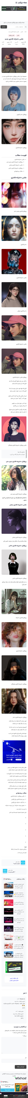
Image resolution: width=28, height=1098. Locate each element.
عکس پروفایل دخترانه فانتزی (17, 796)
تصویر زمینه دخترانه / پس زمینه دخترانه (14, 805)
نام (25, 1058)
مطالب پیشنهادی (18, 171)
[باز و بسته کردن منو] (16, 3)
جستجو (3, 27)
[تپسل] (1, 1093)
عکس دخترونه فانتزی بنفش (16, 165)
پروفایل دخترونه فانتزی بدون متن (15, 162)
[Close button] (27, 1082)
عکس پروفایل (11, 35)
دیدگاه (24, 1036)
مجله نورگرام (22, 2)
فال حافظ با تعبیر (14, 978)
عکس (22, 32)
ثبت (25, 847)
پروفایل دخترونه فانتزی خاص (16, 168)
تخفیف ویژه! (7, 1090)
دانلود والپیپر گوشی (14, 980)
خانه (25, 32)
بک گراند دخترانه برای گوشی (17, 802)
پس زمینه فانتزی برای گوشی (17, 799)
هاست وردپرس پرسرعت (11, 1074)
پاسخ (23, 1008)
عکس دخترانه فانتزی (19, 159)
